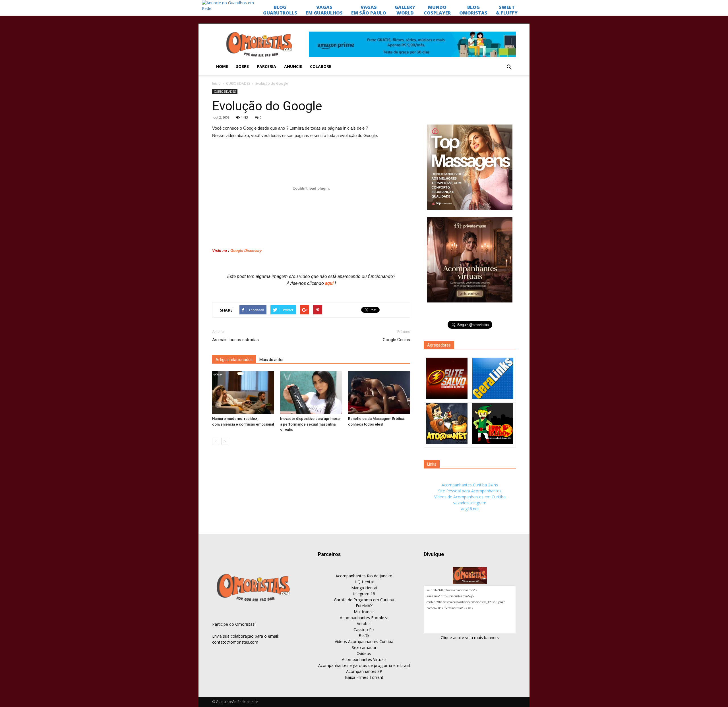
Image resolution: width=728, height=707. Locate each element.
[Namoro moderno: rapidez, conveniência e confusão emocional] (243, 392)
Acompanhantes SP (364, 671)
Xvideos (364, 653)
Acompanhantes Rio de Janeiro (364, 576)
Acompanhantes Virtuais (364, 659)
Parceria (266, 66)
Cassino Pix (364, 629)
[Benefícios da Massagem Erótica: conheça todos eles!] (379, 392)
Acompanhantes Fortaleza (364, 617)
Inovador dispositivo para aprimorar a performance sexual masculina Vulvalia (310, 424)
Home (222, 66)
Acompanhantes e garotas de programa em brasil (364, 665)
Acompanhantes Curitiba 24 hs (470, 485)
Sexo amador (364, 647)
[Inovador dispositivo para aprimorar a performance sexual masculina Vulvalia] (311, 392)
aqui (330, 283)
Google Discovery (245, 250)
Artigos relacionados (234, 359)
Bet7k (364, 635)
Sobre (242, 66)
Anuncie (293, 66)
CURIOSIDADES (238, 83)
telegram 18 (364, 593)
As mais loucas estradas (235, 339)
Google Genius (396, 339)
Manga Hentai (364, 587)
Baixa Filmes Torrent (364, 677)
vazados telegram (469, 502)
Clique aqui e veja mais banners (470, 637)
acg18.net (470, 508)
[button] (509, 67)
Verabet (364, 623)
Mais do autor (271, 359)
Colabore (320, 66)
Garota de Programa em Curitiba (364, 599)
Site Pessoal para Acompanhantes (469, 491)
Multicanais (364, 611)
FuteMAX (364, 605)
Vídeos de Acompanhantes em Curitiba (470, 496)
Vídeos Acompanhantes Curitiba (364, 641)
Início (216, 83)
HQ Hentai (364, 581)
